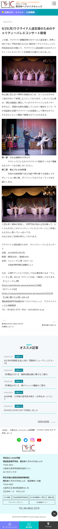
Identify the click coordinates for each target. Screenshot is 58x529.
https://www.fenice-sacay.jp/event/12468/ (22, 285)
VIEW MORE (43, 421)
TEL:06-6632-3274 (29, 508)
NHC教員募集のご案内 (37, 497)
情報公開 (51, 497)
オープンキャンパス (9, 527)
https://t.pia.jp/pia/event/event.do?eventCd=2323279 (27, 293)
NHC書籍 (7, 497)
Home (4, 429)
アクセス (48, 526)
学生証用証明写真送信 (20, 497)
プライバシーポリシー (15, 502)
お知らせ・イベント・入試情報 (22, 429)
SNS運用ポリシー (42, 502)
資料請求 (29, 527)
